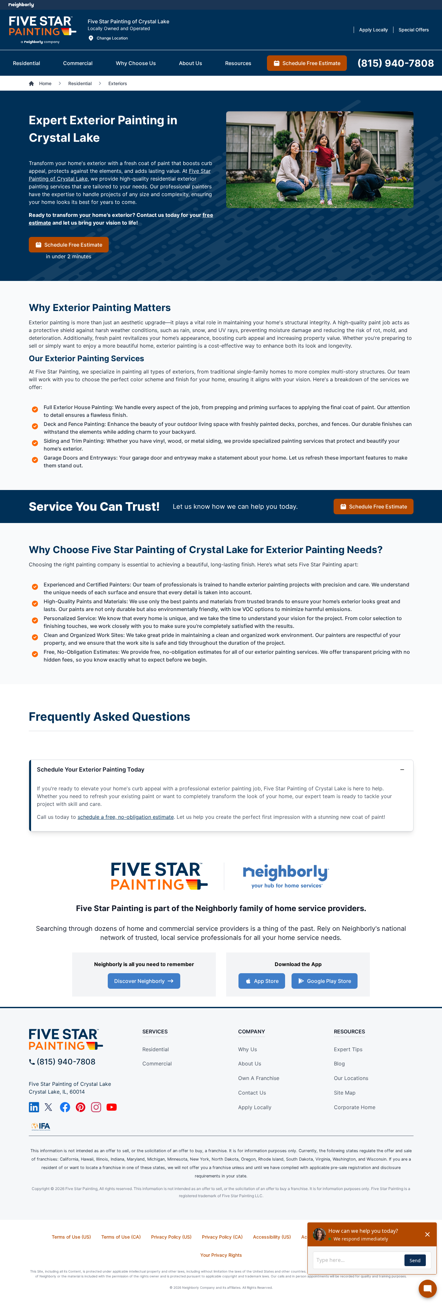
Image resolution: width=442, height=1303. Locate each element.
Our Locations (351, 1078)
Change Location (112, 38)
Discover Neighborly (139, 981)
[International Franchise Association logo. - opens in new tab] (41, 1126)
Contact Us (252, 1092)
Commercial (157, 1063)
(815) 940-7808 (66, 1061)
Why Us (247, 1049)
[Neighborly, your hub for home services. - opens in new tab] (285, 876)
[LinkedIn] (34, 1107)
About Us (249, 1063)
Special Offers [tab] (414, 29)
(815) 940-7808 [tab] (395, 63)
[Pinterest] (80, 1107)
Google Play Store (329, 981)
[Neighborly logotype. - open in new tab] (21, 5)
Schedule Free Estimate (73, 244)
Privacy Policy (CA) (222, 1237)
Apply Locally (254, 1107)
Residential (155, 1049)
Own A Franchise (258, 1078)
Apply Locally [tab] (373, 29)
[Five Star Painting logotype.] (42, 30)
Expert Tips (348, 1049)
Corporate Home (354, 1107)
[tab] (26, 63)
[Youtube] (111, 1107)
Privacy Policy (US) (171, 1237)
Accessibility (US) (272, 1237)
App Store (266, 981)
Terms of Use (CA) (121, 1237)
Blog (339, 1063)
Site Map (345, 1092)
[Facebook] (65, 1107)
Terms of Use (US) (71, 1237)
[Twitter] (49, 1107)
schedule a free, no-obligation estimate (126, 817)
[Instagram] (96, 1107)
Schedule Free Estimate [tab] (311, 63)
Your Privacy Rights (221, 1255)
